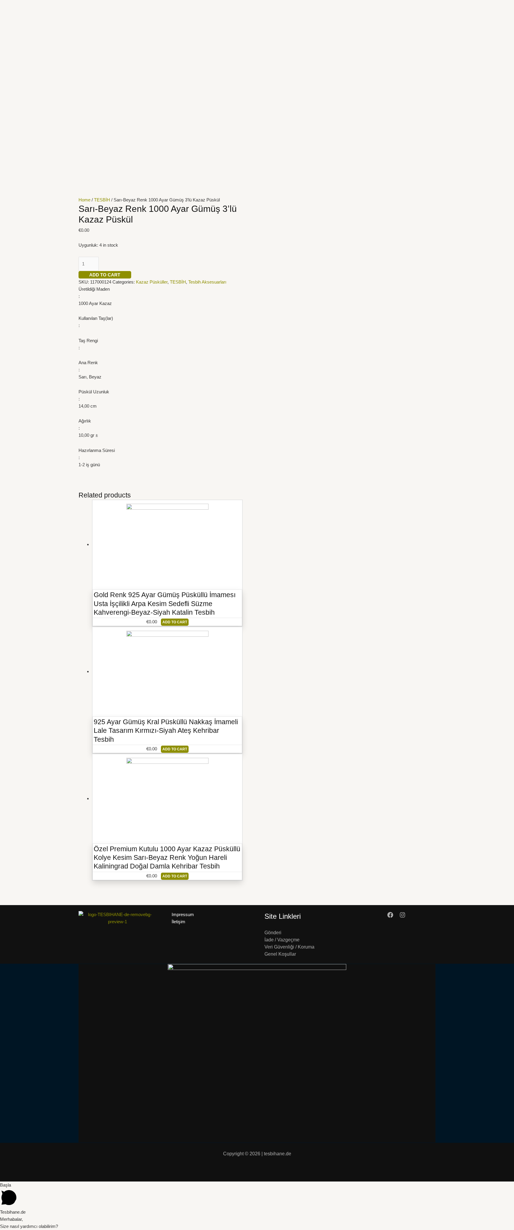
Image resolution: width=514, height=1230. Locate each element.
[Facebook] (390, 915)
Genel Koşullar (280, 954)
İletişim (178, 921)
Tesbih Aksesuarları (207, 281)
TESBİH (102, 199)
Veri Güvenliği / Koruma (289, 946)
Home (84, 199)
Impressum (183, 914)
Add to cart (104, 274)
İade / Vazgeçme (282, 939)
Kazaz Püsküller (151, 281)
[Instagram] (402, 915)
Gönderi (272, 932)
